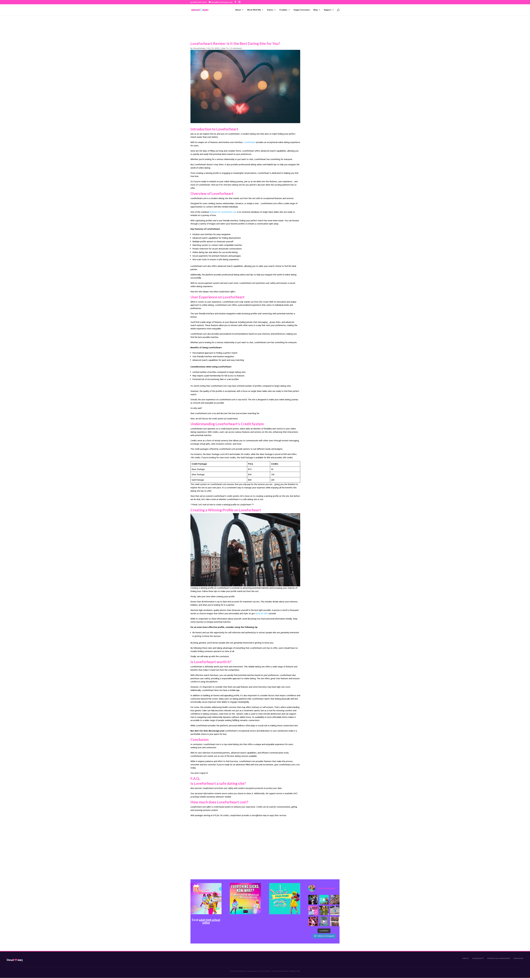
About (238, 10)
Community (478, 958)
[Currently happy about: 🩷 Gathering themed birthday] (324, 910)
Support (327, 10)
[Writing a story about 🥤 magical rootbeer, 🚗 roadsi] (324, 921)
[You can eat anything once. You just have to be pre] (313, 910)
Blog (315, 10)
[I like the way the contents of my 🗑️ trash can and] (334, 899)
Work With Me (254, 10)
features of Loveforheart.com (223, 212)
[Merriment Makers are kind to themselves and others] (334, 910)
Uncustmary (15, 960)
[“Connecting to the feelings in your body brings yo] (334, 921)
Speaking (518, 958)
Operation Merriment (499, 958)
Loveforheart (249, 142)
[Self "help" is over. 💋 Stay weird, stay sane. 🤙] (324, 899)
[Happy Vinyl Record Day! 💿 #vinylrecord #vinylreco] (313, 921)
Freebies (283, 10)
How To (224, 48)
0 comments (236, 48)
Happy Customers (302, 10)
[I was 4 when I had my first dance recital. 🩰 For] (313, 899)
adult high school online (209, 921)
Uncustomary (199, 48)
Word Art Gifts (261, 613)
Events (270, 10)
